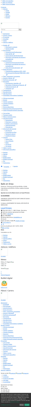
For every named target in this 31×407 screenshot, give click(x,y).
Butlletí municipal (8, 177)
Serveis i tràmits (5, 325)
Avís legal (5, 380)
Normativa (6, 317)
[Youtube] (19, 373)
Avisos (5, 173)
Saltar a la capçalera (7, 1)
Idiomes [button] (5, 9)
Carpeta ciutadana (8, 332)
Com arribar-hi (7, 222)
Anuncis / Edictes (7, 313)
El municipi (4, 341)
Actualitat (6, 167)
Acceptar (27, 404)
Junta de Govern (7, 308)
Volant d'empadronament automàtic (13, 339)
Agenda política (7, 238)
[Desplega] (10, 166)
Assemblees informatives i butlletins (13, 323)
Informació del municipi (9, 349)
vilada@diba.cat (17, 217)
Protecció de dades (8, 378)
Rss (4, 179)
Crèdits (5, 375)
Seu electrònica (7, 320)
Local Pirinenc (6, 208)
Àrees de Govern (7, 310)
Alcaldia (5, 304)
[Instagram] (25, 373)
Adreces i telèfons (6, 370)
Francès (7, 17)
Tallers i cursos (7, 244)
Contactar (3, 7)
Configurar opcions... (6, 404)
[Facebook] (12, 373)
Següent (7, 275)
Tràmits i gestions (8, 330)
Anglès (7, 14)
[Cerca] (20, 29)
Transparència (7, 318)
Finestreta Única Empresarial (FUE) (12, 337)
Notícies (5, 170)
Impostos (5, 334)
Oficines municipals (8, 327)
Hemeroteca (6, 180)
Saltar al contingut (7, 2)
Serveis (5, 329)
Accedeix (3, 256)
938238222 (10, 214)
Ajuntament (4, 303)
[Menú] (1, 32)
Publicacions (6, 242)
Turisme (5, 351)
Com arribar (6, 342)
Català (7, 10)
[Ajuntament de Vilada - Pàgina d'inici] (10, 25)
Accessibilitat (6, 382)
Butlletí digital (7, 175)
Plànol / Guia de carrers (9, 346)
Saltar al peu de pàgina (8, 4)
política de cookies (14, 402)
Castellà (7, 12)
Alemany (7, 16)
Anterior (3, 275)
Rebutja (22, 404)
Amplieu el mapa (19, 221)
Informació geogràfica (9, 355)
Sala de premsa (7, 322)
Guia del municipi (8, 348)
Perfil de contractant (8, 315)
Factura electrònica (8, 336)
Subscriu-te (4, 287)
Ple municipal (6, 306)
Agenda (15, 166)
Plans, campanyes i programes (11, 311)
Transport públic (7, 344)
